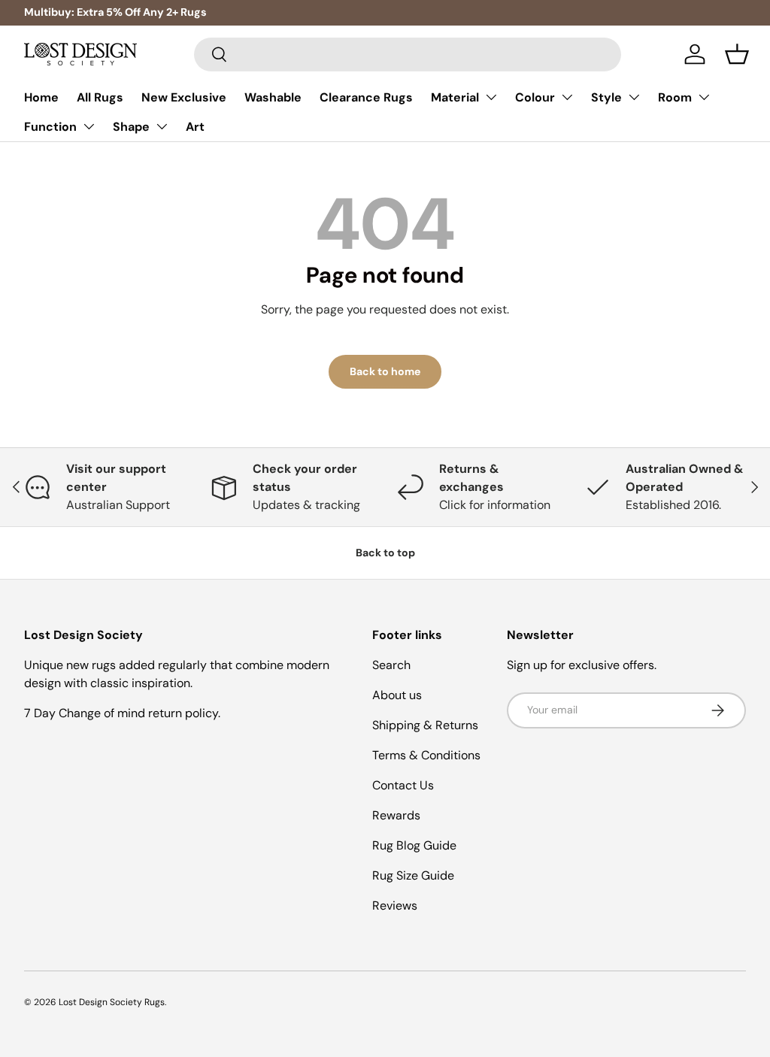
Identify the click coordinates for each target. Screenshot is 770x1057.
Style (606, 97)
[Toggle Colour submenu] (567, 97)
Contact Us (403, 785)
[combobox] (408, 54)
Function (50, 127)
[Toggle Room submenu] (704, 97)
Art (195, 127)
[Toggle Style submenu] (634, 97)
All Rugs (100, 97)
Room (675, 97)
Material (455, 97)
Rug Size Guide (413, 875)
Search (391, 665)
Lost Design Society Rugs (112, 1002)
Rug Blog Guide (414, 845)
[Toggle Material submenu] (491, 97)
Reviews (394, 905)
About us (397, 695)
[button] (736, 54)
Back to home (385, 371)
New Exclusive (183, 97)
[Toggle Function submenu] (89, 126)
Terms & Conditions (426, 755)
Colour (535, 97)
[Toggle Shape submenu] (162, 126)
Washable (273, 97)
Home (41, 97)
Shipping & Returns (425, 725)
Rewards (396, 815)
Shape (131, 127)
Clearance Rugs (366, 97)
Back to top (385, 552)
